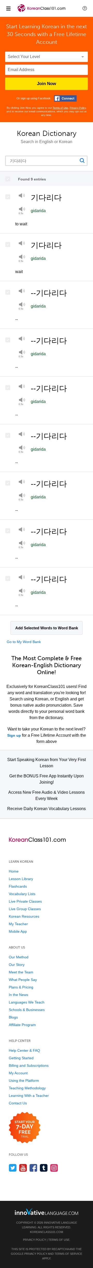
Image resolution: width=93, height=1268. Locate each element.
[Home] (42, 12)
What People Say (23, 980)
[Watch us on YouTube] (23, 1168)
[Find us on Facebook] (33, 1168)
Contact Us (18, 1103)
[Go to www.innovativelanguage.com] (46, 1211)
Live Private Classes (25, 901)
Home (14, 871)
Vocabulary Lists (22, 894)
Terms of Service (68, 1253)
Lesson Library (21, 879)
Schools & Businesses (27, 1010)
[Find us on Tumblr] (44, 1168)
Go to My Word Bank (24, 642)
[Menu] (8, 8)
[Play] (22, 196)
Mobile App (18, 931)
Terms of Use (60, 107)
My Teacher (18, 924)
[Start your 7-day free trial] (25, 1128)
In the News (18, 995)
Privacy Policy (78, 107)
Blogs (13, 1017)
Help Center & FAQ (24, 1050)
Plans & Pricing (21, 987)
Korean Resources (24, 916)
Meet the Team (21, 972)
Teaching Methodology (27, 1088)
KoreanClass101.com (46, 1232)
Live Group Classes (25, 909)
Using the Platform (24, 1080)
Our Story (17, 965)
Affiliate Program (22, 1025)
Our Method (18, 957)
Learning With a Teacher (29, 1095)
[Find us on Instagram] (54, 1168)
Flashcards (18, 886)
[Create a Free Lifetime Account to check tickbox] (9, 179)
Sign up (14, 735)
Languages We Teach (26, 1002)
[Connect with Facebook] (65, 98)
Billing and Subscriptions (29, 1065)
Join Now (46, 83)
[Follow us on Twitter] (13, 1168)
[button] (84, 8)
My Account (18, 1073)
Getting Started (21, 1058)
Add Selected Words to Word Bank (46, 628)
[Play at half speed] (22, 258)
